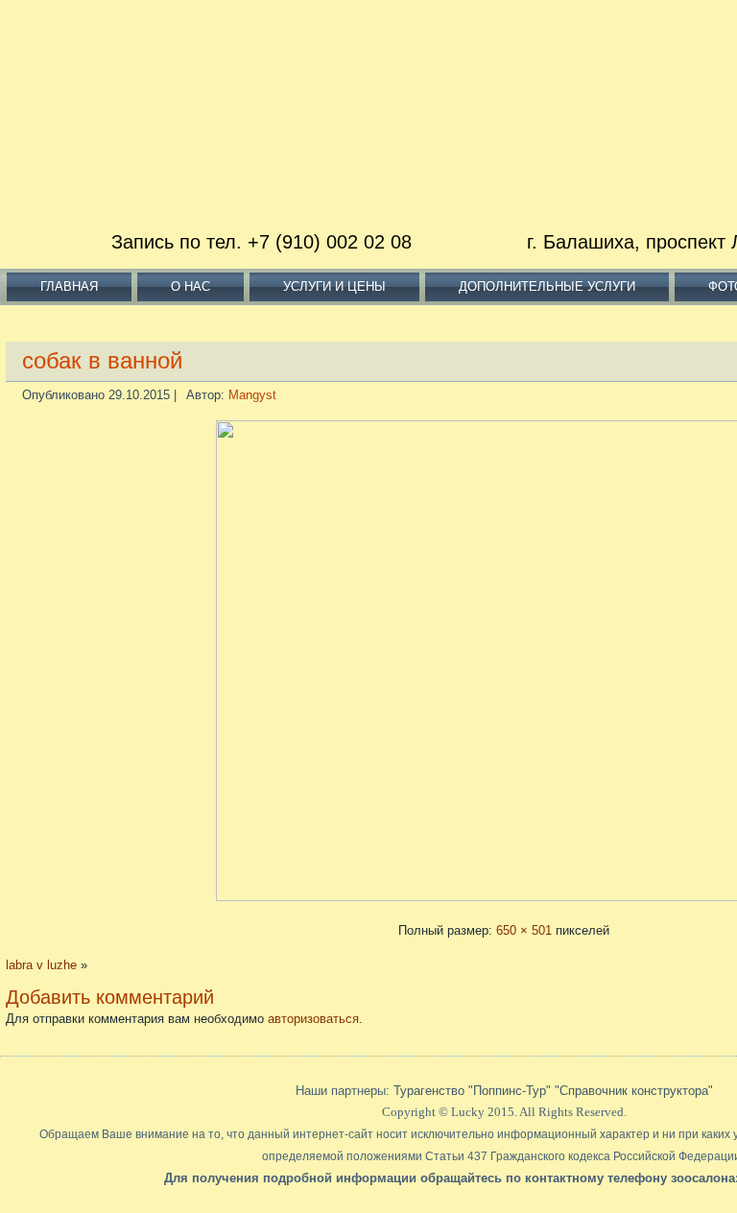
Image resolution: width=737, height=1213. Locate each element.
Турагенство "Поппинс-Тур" (474, 1090)
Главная (69, 286)
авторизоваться (313, 1018)
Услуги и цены (334, 286)
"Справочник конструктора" (634, 1090)
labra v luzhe (41, 965)
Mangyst (252, 395)
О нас (190, 286)
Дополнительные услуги (547, 286)
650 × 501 (524, 930)
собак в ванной (102, 360)
